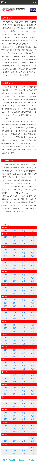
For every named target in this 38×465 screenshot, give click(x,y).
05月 (6, 240)
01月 (6, 231)
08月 (32, 240)
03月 (23, 231)
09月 (6, 243)
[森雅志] (8, 2)
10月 (14, 243)
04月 (32, 231)
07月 (23, 240)
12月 (32, 243)
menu (34, 2)
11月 (23, 243)
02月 (14, 231)
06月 (14, 240)
